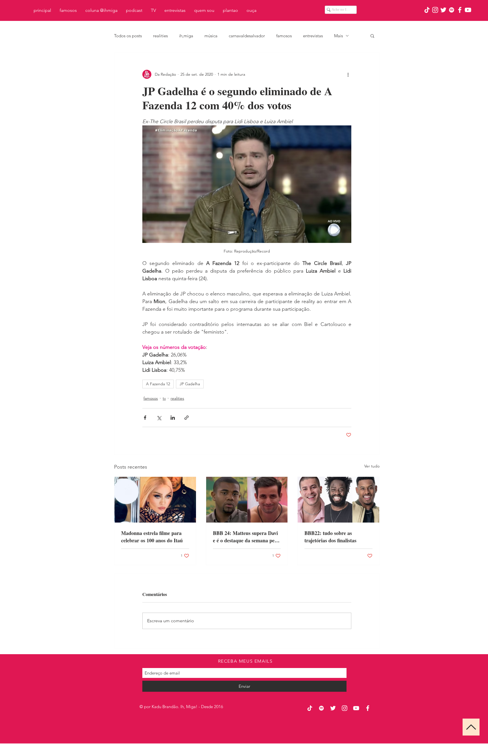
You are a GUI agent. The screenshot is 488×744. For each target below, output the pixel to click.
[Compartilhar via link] (186, 417)
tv (164, 398)
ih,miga (186, 35)
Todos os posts (128, 35)
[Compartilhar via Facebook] (145, 417)
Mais (338, 35)
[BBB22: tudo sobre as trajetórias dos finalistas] (338, 500)
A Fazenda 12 (158, 383)
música (210, 35)
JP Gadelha (190, 383)
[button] (372, 35)
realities (160, 35)
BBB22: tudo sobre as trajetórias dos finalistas (330, 536)
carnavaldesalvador (247, 35)
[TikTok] (427, 10)
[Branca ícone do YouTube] (468, 10)
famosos (284, 35)
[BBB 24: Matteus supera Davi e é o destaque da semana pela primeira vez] (247, 500)
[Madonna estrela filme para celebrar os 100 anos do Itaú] (155, 500)
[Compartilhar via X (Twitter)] (159, 417)
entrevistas (313, 35)
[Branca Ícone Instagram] (435, 10)
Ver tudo (372, 466)
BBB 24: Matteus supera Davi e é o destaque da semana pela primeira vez (245, 536)
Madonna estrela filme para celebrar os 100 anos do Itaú (152, 536)
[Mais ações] (348, 74)
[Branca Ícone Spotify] (452, 10)
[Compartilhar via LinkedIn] (172, 417)
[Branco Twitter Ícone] (443, 10)
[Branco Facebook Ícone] (460, 10)
